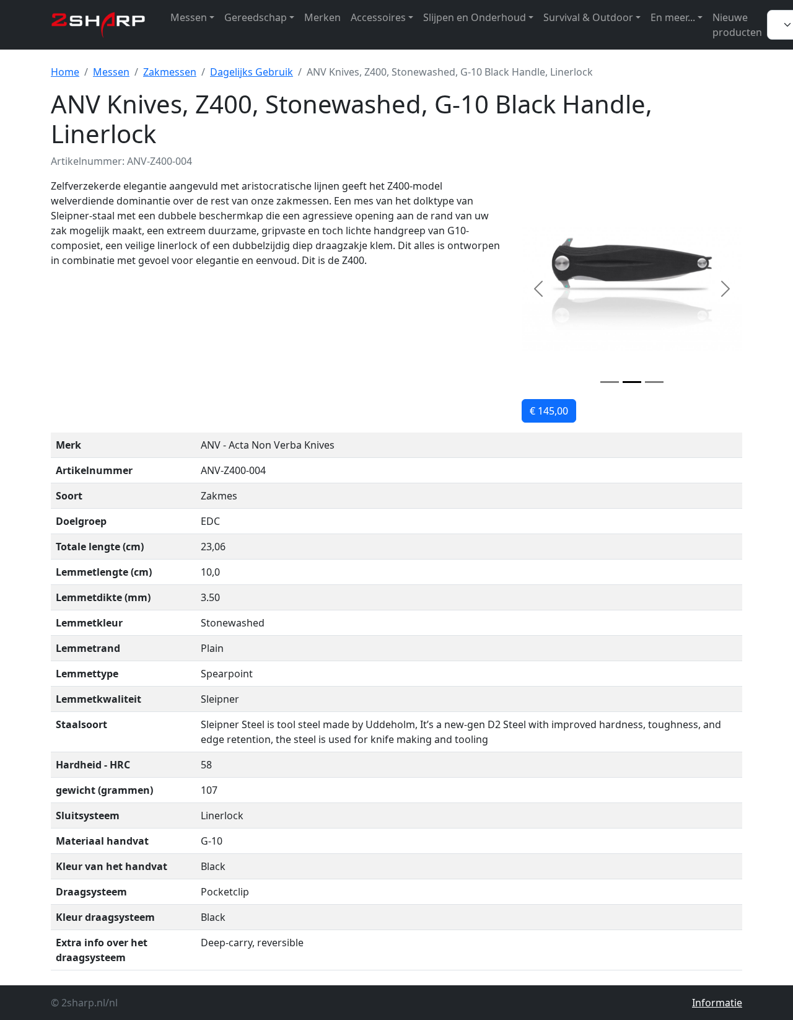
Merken (322, 17)
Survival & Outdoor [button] (588, 17)
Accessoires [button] (378, 17)
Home (65, 72)
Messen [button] (188, 17)
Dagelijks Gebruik (251, 72)
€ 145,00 (549, 411)
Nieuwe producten (737, 25)
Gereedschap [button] (255, 17)
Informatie (717, 1002)
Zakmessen (169, 72)
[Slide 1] (609, 382)
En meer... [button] (673, 17)
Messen (111, 72)
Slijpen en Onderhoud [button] (474, 17)
